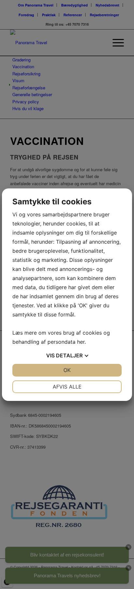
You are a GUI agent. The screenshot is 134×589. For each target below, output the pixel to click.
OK (67, 370)
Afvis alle (67, 386)
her (81, 342)
